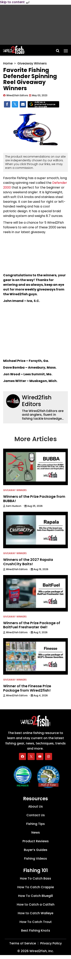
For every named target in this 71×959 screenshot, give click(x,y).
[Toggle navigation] (66, 49)
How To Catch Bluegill (35, 896)
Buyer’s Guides (35, 850)
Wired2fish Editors (36, 401)
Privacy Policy (51, 943)
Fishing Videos (35, 858)
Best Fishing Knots (35, 930)
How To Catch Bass (35, 878)
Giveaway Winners (32, 63)
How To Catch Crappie (35, 887)
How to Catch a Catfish (35, 904)
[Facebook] (22, 756)
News (35, 832)
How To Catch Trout (36, 922)
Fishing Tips (35, 824)
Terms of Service (22, 943)
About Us (35, 806)
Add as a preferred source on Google (45, 104)
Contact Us (35, 815)
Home (8, 63)
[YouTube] (39, 756)
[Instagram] (48, 756)
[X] (31, 756)
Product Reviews (35, 841)
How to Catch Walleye (35, 913)
